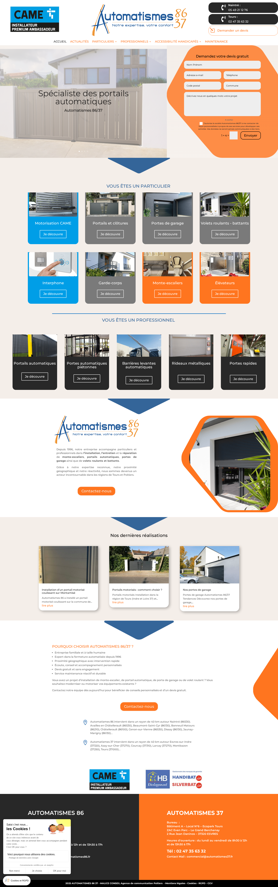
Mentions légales (175, 883)
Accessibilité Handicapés (176, 41)
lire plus (47, 605)
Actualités (79, 41)
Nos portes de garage (197, 589)
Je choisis (37, 870)
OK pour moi (59, 870)
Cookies (191, 883)
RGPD (202, 883)
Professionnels (134, 41)
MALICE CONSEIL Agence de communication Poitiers (131, 883)
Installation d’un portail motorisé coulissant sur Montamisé (63, 591)
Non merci (14, 870)
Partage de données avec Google (23, 858)
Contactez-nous (96, 491)
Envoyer (250, 135)
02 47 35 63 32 (238, 21)
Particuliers (103, 41)
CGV (210, 883)
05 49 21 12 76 (238, 10)
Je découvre (53, 234)
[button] (17, 881)
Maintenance (216, 41)
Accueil (60, 41)
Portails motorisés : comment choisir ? (137, 589)
